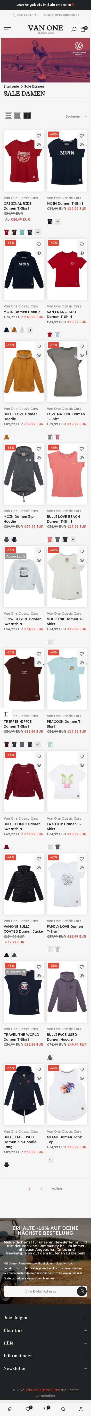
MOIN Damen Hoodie (22, 312)
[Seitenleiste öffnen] (6, 714)
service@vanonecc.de (63, 15)
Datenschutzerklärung (20, 1278)
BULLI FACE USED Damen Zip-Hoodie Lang (20, 1142)
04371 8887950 (27, 15)
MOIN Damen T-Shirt (65, 203)
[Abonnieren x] (82, 1291)
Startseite (11, 86)
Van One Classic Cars (21, 198)
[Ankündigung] (45, 5)
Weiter (57, 1189)
